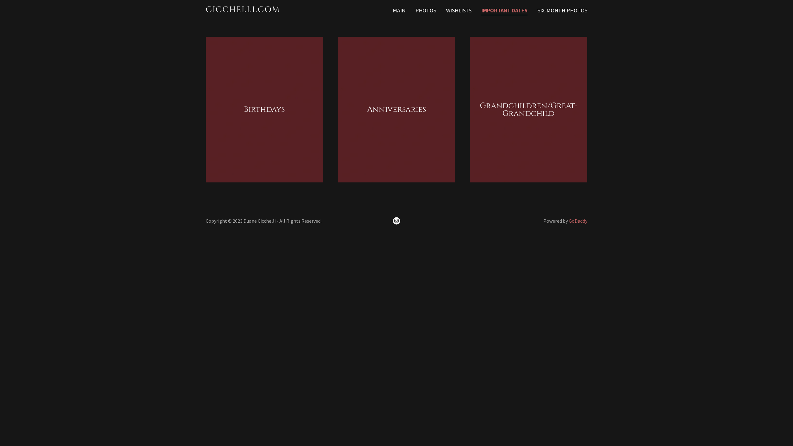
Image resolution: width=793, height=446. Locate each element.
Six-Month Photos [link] (562, 10)
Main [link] (399, 10)
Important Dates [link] (504, 10)
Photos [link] (425, 10)
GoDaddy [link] (578, 221)
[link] (272, 10)
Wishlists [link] (458, 10)
